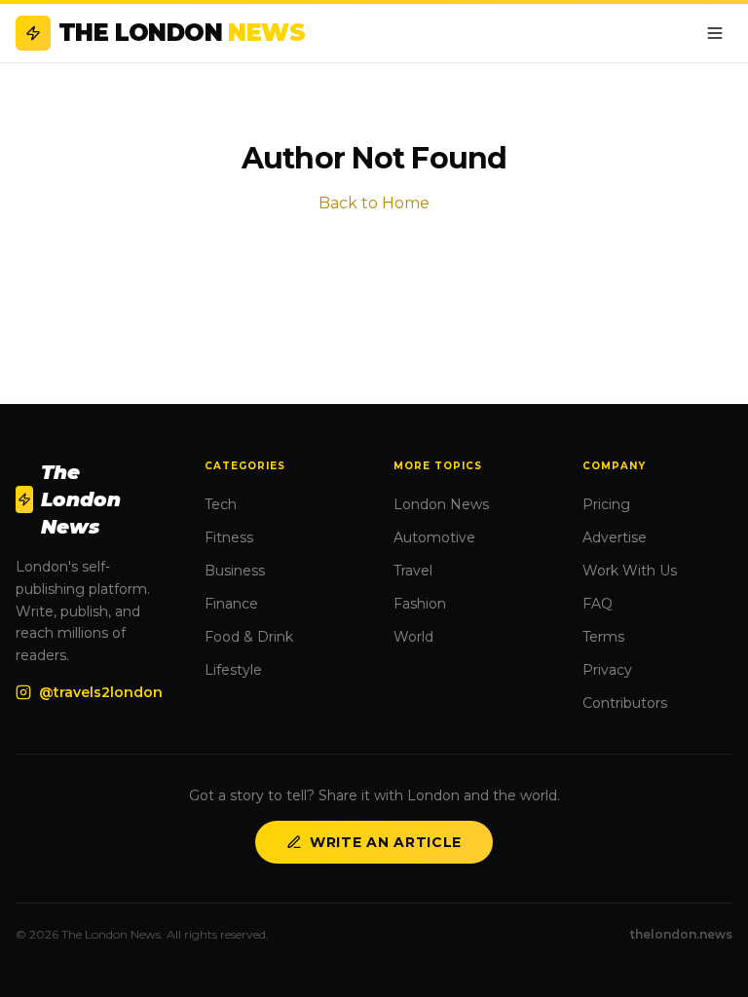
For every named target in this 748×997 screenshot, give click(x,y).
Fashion (419, 603)
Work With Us (629, 570)
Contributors (624, 703)
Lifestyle (233, 670)
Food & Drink (249, 637)
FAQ (597, 603)
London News (441, 504)
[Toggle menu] (714, 33)
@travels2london (101, 692)
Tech (221, 504)
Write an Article (386, 842)
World (413, 637)
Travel (412, 570)
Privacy (607, 670)
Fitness (229, 537)
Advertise (614, 537)
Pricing (606, 504)
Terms (603, 637)
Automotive (434, 537)
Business (235, 570)
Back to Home (374, 203)
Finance (231, 603)
